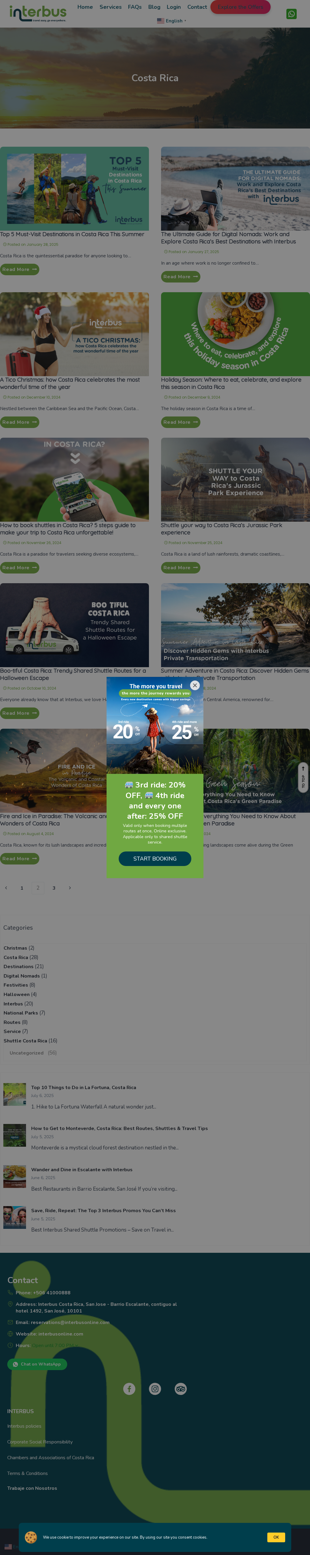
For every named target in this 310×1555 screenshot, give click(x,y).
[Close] (195, 685)
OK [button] (276, 1537)
